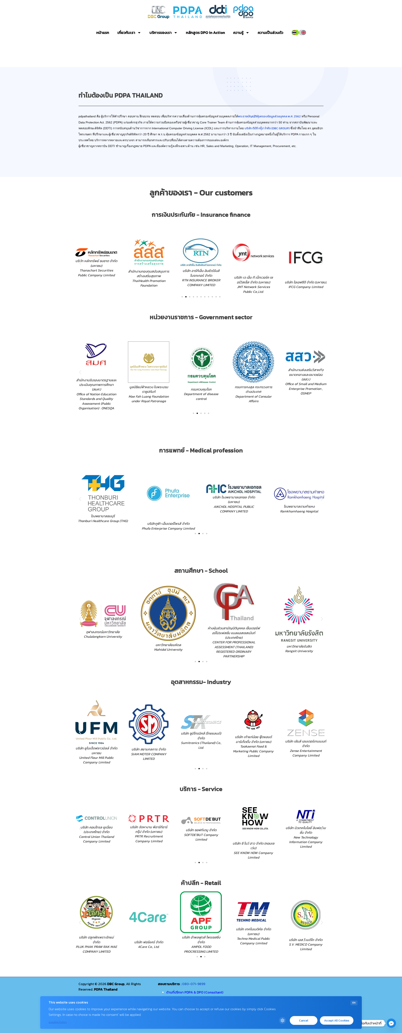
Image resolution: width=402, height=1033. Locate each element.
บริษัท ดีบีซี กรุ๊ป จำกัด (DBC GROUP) (267, 128)
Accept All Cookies (336, 1020)
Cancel (303, 1020)
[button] (80, 262)
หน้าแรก (102, 32)
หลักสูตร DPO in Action (205, 32)
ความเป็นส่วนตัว (270, 32)
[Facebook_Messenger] (391, 1023)
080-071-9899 (193, 983)
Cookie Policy (58, 1022)
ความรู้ (238, 32)
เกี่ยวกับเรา (126, 32)
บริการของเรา (160, 32)
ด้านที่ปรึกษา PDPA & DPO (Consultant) (194, 992)
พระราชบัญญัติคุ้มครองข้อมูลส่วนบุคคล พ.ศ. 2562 (269, 116)
